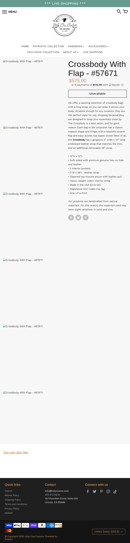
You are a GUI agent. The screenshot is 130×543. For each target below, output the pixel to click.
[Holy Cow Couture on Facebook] (88, 493)
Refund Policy (12, 495)
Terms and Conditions (16, 504)
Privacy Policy (12, 508)
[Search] (119, 11)
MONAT (9, 513)
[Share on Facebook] (71, 217)
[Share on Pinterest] (85, 217)
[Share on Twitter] (78, 217)
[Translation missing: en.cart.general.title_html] (125, 11)
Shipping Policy (13, 499)
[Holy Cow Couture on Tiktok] (115, 493)
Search (8, 491)
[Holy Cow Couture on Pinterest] (101, 493)
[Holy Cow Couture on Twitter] (94, 493)
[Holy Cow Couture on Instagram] (108, 493)
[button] (97, 85)
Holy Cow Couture (34, 536)
